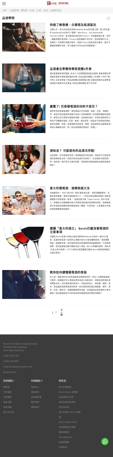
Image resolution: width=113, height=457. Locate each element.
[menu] (4, 3)
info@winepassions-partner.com (18, 366)
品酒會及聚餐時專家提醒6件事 (71, 69)
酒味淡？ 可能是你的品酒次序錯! (72, 150)
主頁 (4, 10)
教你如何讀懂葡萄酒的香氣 (68, 272)
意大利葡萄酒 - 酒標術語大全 (70, 188)
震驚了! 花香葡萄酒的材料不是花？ (74, 106)
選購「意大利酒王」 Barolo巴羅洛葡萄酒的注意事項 (79, 230)
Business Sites (9, 372)
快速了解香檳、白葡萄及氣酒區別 (73, 25)
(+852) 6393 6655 (11, 361)
